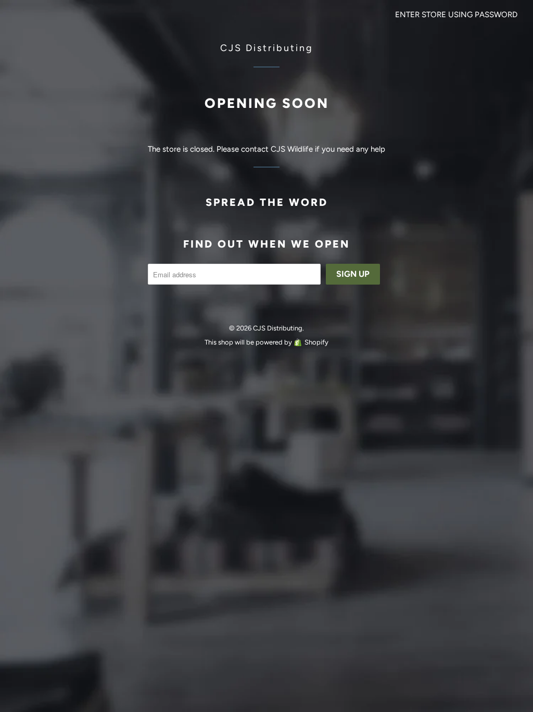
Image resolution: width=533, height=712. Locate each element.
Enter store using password (456, 14)
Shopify (316, 342)
